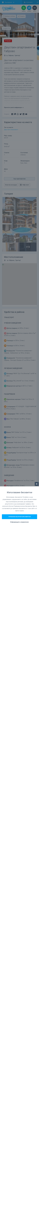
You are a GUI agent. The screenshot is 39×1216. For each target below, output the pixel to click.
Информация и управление (19, 522)
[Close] (37, 484)
